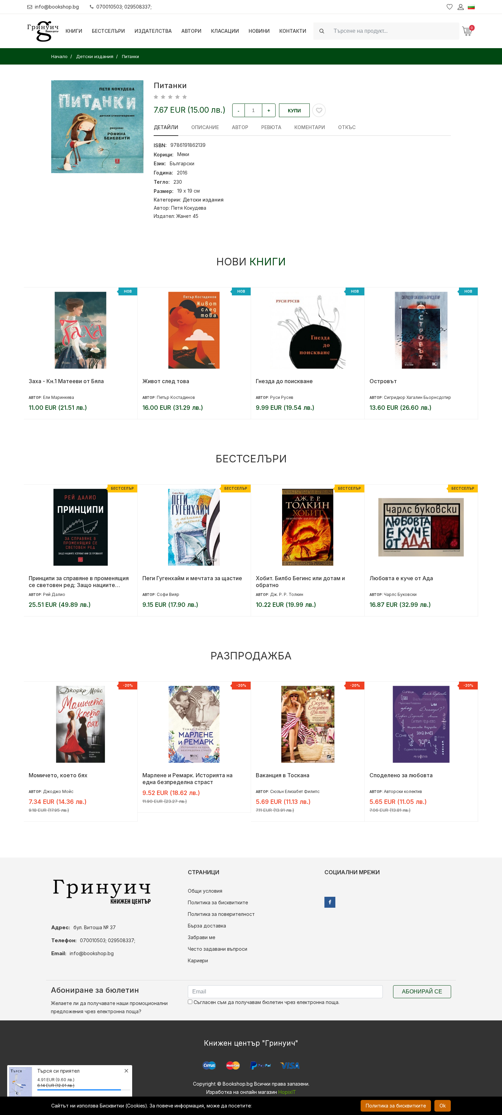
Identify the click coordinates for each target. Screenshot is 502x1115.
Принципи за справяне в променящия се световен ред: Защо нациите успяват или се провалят (79, 581)
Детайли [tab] (166, 127)
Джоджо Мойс (58, 791)
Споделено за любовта (401, 775)
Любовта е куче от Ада (401, 578)
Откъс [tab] (346, 127)
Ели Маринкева (58, 397)
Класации (225, 31)
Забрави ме (201, 937)
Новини (259, 31)
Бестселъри (108, 31)
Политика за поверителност (221, 914)
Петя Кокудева (188, 208)
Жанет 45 (187, 216)
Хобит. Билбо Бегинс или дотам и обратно (300, 581)
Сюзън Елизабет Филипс (295, 791)
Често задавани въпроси (217, 949)
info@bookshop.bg (57, 7)
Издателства (153, 31)
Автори (191, 31)
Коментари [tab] (309, 127)
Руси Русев (281, 397)
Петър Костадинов (176, 397)
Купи (294, 110)
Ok (443, 1106)
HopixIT (287, 1092)
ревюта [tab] (271, 127)
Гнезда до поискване (284, 381)
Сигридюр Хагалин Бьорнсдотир (417, 397)
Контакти (292, 31)
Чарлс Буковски (400, 594)
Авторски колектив (403, 791)
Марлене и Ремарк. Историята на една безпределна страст (187, 778)
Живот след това (165, 381)
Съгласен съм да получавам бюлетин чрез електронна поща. (265, 1002)
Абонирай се (422, 991)
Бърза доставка (207, 926)
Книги (74, 31)
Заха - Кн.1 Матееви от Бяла (66, 381)
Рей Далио (54, 594)
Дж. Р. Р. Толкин (286, 594)
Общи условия (205, 891)
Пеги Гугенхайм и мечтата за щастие (192, 578)
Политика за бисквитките (218, 902)
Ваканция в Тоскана (282, 775)
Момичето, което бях (58, 775)
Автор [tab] (240, 127)
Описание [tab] (205, 127)
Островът (383, 381)
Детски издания (203, 200)
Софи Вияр (168, 594)
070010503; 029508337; (124, 7)
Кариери (198, 960)
